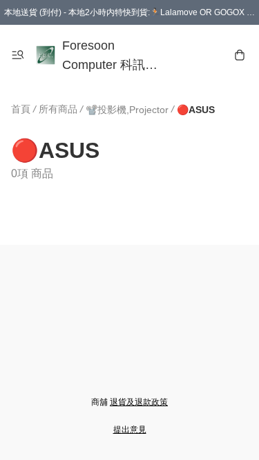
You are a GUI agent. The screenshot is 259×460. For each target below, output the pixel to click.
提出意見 (129, 429)
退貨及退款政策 (139, 402)
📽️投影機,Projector (127, 109)
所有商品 (58, 108)
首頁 (20, 108)
